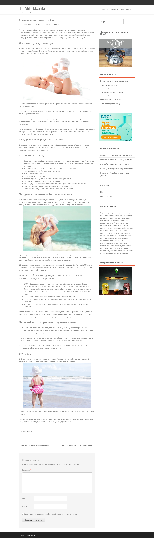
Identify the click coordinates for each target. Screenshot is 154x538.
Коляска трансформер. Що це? (112, 99)
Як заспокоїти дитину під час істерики (78, 445)
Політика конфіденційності (120, 9)
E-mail (25, 507)
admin (38, 24)
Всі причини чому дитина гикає (121, 155)
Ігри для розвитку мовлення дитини (35, 445)
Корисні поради (26, 431)
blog (101, 192)
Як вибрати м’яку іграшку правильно (114, 81)
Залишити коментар (52, 24)
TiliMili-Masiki (32, 8)
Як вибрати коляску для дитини (119, 160)
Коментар (26, 470)
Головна (104, 9)
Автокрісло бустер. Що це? (110, 104)
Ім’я (24, 498)
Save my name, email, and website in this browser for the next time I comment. (53, 514)
